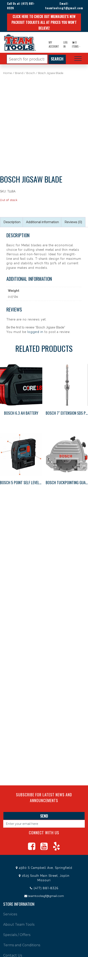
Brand (19, 73)
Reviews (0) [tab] (73, 222)
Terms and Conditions (21, 945)
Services (10, 914)
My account (54, 44)
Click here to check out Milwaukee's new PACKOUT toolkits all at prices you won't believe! (44, 22)
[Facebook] (31, 848)
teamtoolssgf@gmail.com (64, 8)
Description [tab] (12, 222)
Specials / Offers (16, 935)
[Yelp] (56, 848)
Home (7, 73)
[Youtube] (44, 848)
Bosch (30, 73)
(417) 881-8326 (46, 888)
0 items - (76, 44)
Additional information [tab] (42, 222)
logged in (35, 332)
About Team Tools (18, 924)
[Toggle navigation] (78, 58)
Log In (65, 44)
